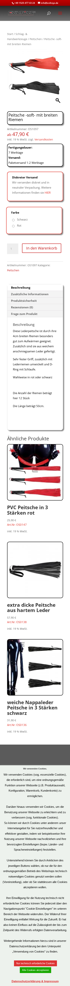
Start (10, 34)
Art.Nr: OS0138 (31, 612)
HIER (48, 192)
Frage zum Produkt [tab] (24, 314)
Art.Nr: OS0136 (32, 713)
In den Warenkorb (41, 248)
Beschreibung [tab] (20, 287)
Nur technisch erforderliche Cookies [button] (35, 963)
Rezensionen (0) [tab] (22, 307)
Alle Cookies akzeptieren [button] (35, 970)
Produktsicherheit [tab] (24, 301)
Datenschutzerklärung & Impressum (35, 981)
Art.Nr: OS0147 (27, 515)
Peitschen (36, 39)
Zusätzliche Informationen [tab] (30, 294)
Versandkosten (44, 139)
